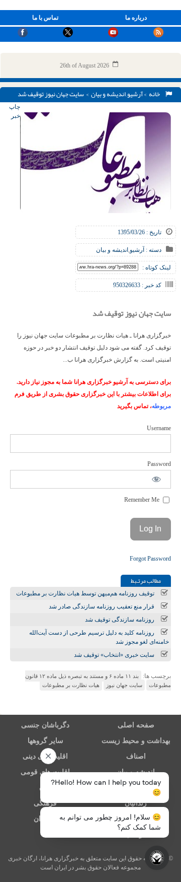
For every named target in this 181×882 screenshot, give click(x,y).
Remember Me (142, 499)
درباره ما (136, 17)
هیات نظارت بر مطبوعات (71, 685)
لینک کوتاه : (156, 267)
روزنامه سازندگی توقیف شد (119, 619)
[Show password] (156, 479)
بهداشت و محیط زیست (136, 740)
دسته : (152, 249)
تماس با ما (45, 17)
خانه (155, 94)
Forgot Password (150, 558)
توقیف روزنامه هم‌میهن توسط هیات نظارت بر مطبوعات (85, 593)
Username (159, 428)
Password (159, 463)
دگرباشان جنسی (45, 725)
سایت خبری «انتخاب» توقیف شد (114, 654)
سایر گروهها (45, 740)
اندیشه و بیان (108, 94)
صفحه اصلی (136, 725)
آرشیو (135, 94)
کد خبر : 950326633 (137, 285)
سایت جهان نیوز (124, 685)
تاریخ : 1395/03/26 (139, 232)
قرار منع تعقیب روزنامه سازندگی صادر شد (101, 606)
